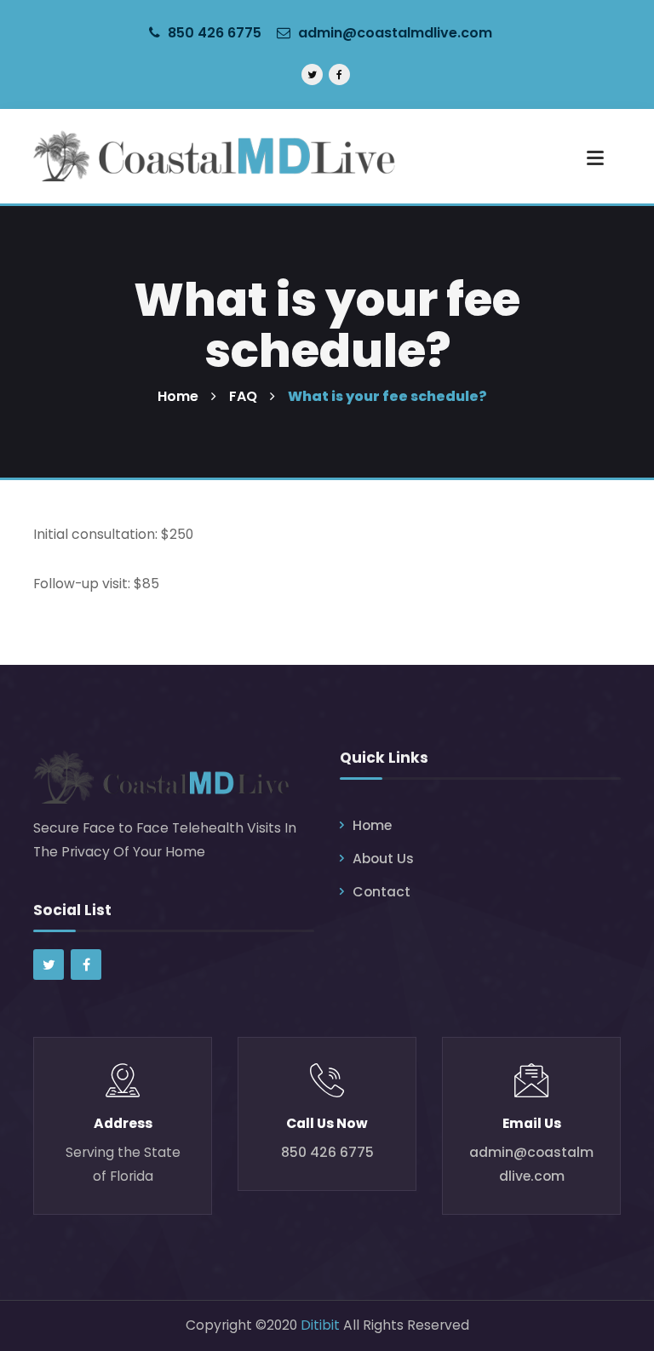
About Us (383, 858)
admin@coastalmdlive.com (395, 33)
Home (372, 825)
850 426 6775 (212, 33)
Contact (381, 892)
